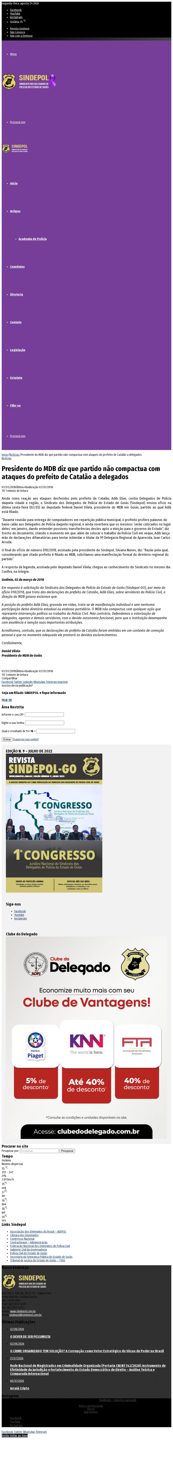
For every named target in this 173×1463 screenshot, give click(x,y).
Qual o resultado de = (19, 731)
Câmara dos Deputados (24, 1235)
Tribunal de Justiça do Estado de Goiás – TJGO (37, 1260)
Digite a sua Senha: (13, 723)
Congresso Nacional (22, 1239)
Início (14, 183)
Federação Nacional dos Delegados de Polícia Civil (40, 1246)
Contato (16, 322)
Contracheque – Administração (28, 1242)
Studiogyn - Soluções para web (117, 1400)
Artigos (15, 211)
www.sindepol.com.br (23, 1311)
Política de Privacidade (91, 1405)
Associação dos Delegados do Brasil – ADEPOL (38, 1231)
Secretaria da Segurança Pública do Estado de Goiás (41, 1257)
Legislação (17, 350)
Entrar (7, 739)
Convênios (17, 267)
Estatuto (16, 378)
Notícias (14, 455)
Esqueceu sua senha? (26, 739)
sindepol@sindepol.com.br (25, 1315)
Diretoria (16, 294)
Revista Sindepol (19, 28)
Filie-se (15, 405)
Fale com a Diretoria (21, 35)
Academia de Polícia (33, 239)
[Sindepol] (29, 90)
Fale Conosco (17, 32)
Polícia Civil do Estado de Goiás (28, 1253)
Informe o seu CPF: (13, 714)
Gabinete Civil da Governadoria (28, 1249)
